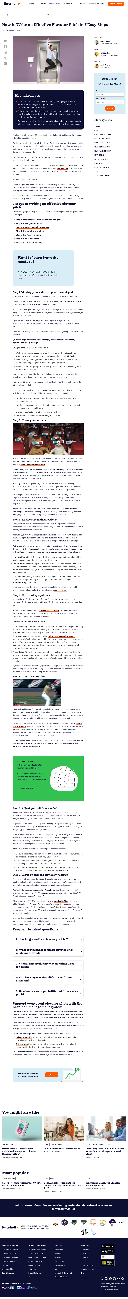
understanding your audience (32, 464)
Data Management (102, 139)
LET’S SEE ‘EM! (27, 788)
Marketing (99, 155)
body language (23, 743)
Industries (32, 1269)
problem (16, 632)
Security (58, 1257)
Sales (5, 20)
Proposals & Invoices (9, 1261)
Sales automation (24, 1037)
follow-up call (52, 671)
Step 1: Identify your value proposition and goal (38, 219)
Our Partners (85, 1261)
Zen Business (20, 815)
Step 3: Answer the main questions (32, 227)
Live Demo (85, 1250)
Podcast (98, 163)
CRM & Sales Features (10, 1250)
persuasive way (60, 590)
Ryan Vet (16, 665)
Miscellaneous (101, 159)
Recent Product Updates (37, 1257)
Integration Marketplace (37, 1250)
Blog (11, 15)
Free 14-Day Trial (116, 4)
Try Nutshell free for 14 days (24, 1051)
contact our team (76, 1051)
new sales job (62, 168)
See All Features (8, 1273)
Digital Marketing (34, 1273)
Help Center (59, 1250)
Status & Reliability (61, 1277)
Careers (84, 1277)
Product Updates (102, 167)
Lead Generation (102, 147)
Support (58, 1246)
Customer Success (102, 134)
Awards (98, 126)
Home (4, 15)
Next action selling (35, 1261)
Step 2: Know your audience (29, 223)
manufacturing (19, 582)
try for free (52, 1075)
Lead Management (102, 151)
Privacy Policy (60, 1265)
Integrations (22, 1044)
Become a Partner (87, 1265)
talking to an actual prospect (61, 636)
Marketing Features (9, 1253)
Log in (103, 4)
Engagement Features (10, 1257)
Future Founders (49, 535)
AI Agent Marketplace (36, 1253)
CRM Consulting (7, 1269)
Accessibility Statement (63, 1273)
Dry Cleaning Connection (49, 610)
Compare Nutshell (34, 1265)
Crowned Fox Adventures (44, 890)
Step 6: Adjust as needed (27, 238)
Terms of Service (61, 1261)
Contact (84, 1253)
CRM (96, 130)
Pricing (4, 1277)
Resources (58, 1253)
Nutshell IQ (6, 1265)
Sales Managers (101, 175)
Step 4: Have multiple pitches (30, 231)
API (29, 1277)
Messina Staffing (61, 901)
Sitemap (117, 1290)
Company (84, 1257)
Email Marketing (102, 143)
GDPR (57, 1269)
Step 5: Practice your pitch (28, 234)
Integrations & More (37, 1246)
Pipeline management (26, 1033)
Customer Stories (87, 1269)
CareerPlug (59, 469)
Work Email (100, 99)
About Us (85, 1246)
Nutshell (76, 1025)
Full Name (99, 91)
